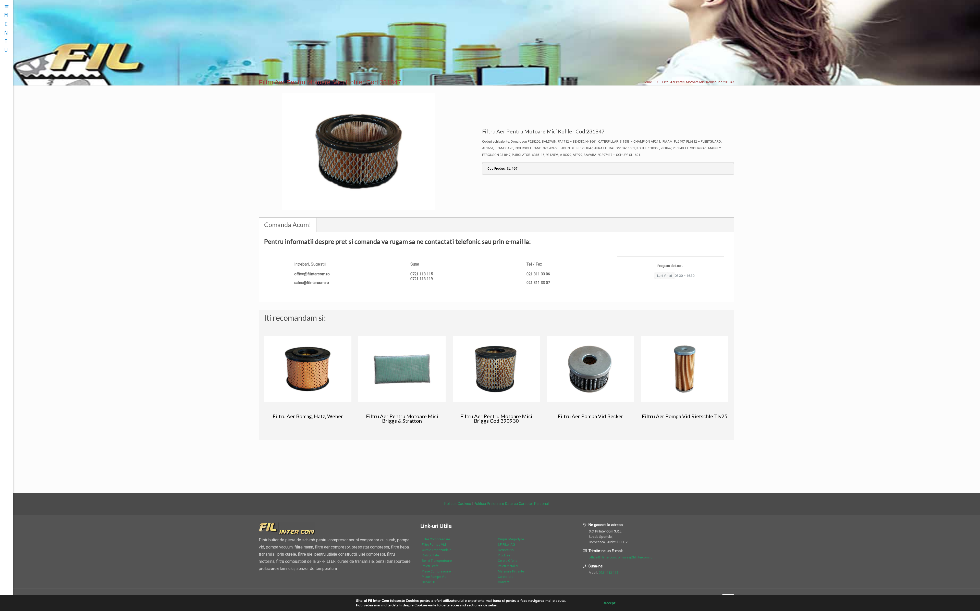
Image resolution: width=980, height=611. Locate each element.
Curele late (505, 577)
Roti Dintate (430, 555)
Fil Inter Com (378, 600)
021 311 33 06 (538, 274)
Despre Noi (506, 550)
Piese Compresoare (436, 571)
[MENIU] (6, 7)
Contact (503, 582)
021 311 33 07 (538, 282)
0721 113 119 (421, 279)
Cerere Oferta (507, 561)
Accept (609, 603)
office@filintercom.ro (312, 274)
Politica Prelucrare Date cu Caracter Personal (511, 504)
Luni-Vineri (664, 276)
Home (647, 82)
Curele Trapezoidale (436, 550)
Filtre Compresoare (436, 539)
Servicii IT (429, 582)
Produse (504, 555)
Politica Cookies (457, 504)
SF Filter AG (506, 544)
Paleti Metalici (508, 566)
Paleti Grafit (430, 566)
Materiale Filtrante (511, 571)
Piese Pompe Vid (434, 577)
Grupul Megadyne (511, 539)
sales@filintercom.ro (311, 282)
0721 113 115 (421, 274)
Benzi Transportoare (437, 561)
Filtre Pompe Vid (434, 544)
